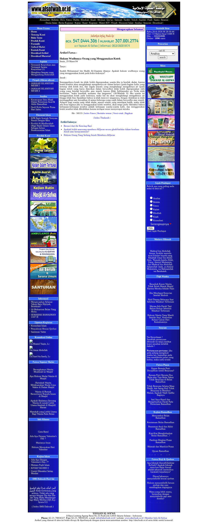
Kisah (93, 20)
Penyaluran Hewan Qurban (43, 329)
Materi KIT (104, 23)
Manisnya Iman (43, 440)
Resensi (164, 20)
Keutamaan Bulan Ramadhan (160, 417)
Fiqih (149, 20)
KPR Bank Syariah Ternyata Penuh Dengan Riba (44, 119)
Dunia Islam (51, 23)
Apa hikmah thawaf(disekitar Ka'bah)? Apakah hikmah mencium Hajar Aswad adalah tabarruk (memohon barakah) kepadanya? (160, 461)
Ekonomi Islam (126, 23)
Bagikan (129, 113)
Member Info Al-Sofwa (156, 518)
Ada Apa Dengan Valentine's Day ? (43, 434)
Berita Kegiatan (66, 23)
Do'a (62, 20)
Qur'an (110, 20)
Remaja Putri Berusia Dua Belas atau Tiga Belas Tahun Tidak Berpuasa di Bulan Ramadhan (160, 372)
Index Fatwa (90, 113)
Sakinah (118, 20)
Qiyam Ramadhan (160, 445)
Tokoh (134, 20)
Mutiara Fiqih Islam (40, 465)
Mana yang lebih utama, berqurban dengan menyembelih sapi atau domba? (160, 489)
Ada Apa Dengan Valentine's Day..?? (40, 461)
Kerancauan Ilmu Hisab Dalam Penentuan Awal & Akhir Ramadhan (43, 102)
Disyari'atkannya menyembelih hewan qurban (160, 472)
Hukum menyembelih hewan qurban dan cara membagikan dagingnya (160, 479)
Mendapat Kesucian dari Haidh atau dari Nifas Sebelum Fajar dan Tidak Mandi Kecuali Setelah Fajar (160, 406)
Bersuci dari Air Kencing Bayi (78, 126)
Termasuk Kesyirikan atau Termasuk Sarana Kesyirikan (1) (43, 67)
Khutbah (85, 20)
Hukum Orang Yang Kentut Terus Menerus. (160, 322)
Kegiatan (93, 23)
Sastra (156, 20)
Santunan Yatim (38, 332)
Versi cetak (118, 113)
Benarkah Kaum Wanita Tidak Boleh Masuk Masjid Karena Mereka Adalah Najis (160, 280)
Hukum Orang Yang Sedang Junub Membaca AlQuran (89, 135)
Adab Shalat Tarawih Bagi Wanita (160, 451)
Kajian (78, 23)
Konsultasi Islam (39, 326)
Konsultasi (45, 20)
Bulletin (55, 20)
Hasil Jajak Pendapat (156, 231)
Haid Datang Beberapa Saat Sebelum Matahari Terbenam (160, 295)
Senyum (147, 23)
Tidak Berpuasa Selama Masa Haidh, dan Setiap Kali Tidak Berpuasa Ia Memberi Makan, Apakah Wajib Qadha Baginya (160, 385)
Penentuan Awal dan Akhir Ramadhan (160, 422)
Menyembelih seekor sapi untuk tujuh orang (160, 498)
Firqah (114, 23)
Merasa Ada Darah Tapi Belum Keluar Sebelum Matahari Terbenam (160, 303)
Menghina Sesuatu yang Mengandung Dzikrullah (42, 73)
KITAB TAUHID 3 (40, 468)
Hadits (76, 20)
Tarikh (127, 20)
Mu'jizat (101, 20)
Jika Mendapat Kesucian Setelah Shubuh (160, 288)
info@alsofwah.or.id (105, 518)
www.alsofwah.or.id (134, 518)
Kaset (85, 23)
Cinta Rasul (43, 429)
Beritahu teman (104, 113)
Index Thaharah (101, 118)
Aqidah (142, 20)
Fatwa (69, 20)
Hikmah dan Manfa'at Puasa (160, 441)
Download (157, 23)
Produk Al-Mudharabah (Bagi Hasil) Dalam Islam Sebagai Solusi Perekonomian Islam (43, 126)
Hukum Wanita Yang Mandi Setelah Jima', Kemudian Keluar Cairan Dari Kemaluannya (160, 313)
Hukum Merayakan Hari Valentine (43, 445)
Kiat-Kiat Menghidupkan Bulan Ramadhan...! (160, 429)
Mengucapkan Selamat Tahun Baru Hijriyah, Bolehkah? (41, 304)
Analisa (138, 23)
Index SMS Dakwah (42, 503)
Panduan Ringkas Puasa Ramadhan (161, 435)
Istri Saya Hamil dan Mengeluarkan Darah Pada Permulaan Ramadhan (160, 396)
